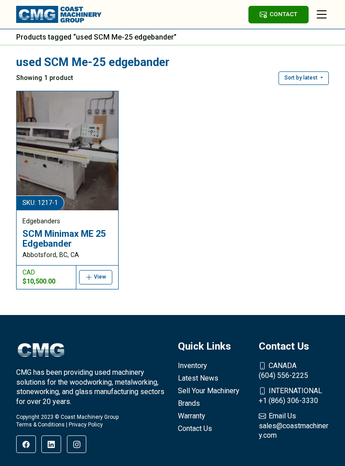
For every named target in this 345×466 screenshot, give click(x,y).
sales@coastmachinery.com (293, 425)
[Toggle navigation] (321, 14)
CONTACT (283, 14)
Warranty (191, 416)
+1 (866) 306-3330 (290, 395)
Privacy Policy (86, 425)
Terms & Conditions (40, 425)
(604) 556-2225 (283, 370)
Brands (189, 403)
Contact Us (195, 428)
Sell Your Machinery (208, 390)
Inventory (192, 365)
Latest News (198, 378)
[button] (304, 78)
